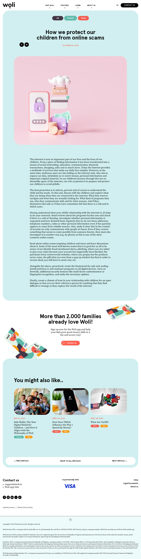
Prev (22, 461)
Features (65, 5)
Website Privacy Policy (25, 507)
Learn (78, 5)
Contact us (129, 5)
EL (118, 5)
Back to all (70, 461)
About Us (91, 5)
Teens (83, 18)
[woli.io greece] (9, 5)
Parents (70, 18)
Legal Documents (9, 507)
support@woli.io (13, 484)
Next (118, 461)
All (58, 18)
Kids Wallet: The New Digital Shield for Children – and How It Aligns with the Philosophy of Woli (25, 428)
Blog (28, 437)
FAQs (136, 480)
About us (134, 487)
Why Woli (49, 5)
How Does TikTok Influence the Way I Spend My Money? (62, 425)
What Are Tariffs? (100, 422)
